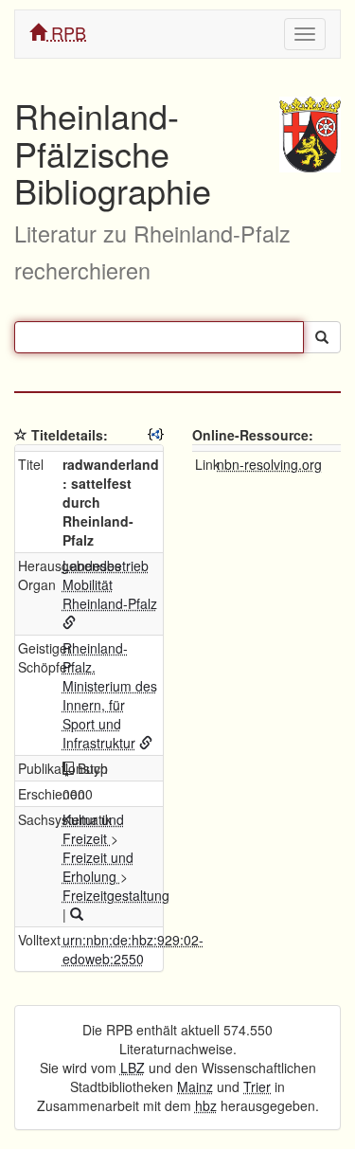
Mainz (195, 1086)
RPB (66, 32)
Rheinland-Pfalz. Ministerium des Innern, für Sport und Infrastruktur (109, 695)
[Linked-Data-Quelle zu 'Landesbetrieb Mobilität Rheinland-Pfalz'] (69, 622)
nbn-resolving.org (269, 464)
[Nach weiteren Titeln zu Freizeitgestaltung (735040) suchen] (76, 914)
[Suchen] (322, 337)
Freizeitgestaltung (115, 895)
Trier (257, 1086)
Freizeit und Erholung (97, 867)
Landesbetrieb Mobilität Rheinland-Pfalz (109, 584)
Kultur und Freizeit (93, 829)
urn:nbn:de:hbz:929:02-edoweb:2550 (133, 949)
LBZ (132, 1067)
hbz (206, 1105)
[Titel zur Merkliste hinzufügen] (20, 434)
